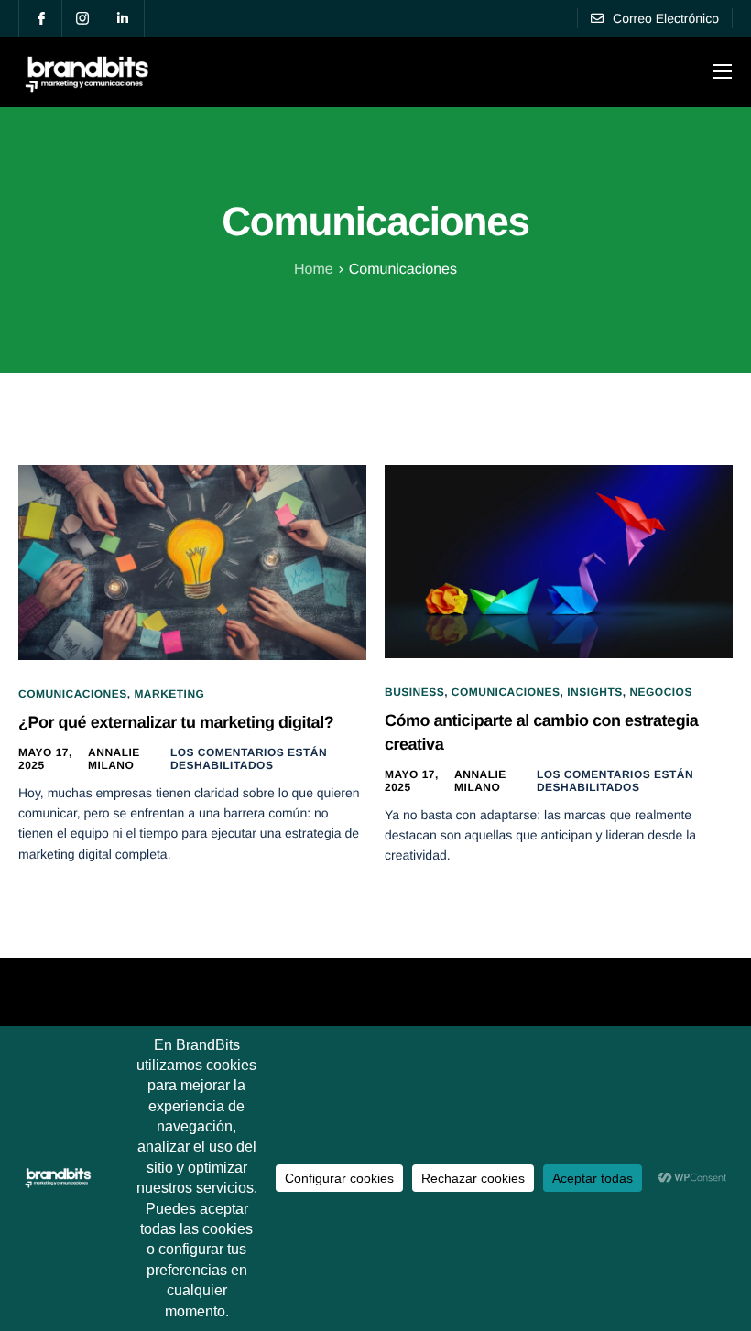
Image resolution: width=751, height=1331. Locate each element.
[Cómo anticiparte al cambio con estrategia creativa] (559, 560)
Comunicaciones (72, 693)
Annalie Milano (114, 759)
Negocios (660, 692)
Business (414, 692)
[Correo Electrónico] (654, 18)
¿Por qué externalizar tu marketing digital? (175, 722)
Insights (595, 692)
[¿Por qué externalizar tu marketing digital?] (192, 561)
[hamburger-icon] (722, 71)
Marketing (169, 693)
